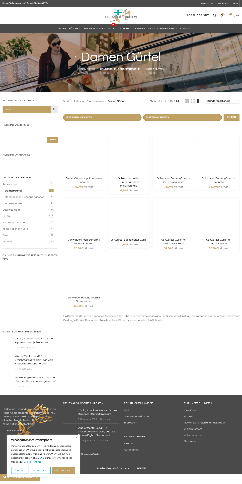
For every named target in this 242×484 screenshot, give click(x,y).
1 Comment (104, 419)
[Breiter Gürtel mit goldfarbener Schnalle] (84, 156)
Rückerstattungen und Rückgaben (205, 422)
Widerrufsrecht (193, 429)
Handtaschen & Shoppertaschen (24, 197)
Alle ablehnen (40, 470)
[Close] (76, 437)
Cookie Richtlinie (32, 462)
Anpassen (19, 470)
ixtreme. (128, 443)
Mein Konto (190, 410)
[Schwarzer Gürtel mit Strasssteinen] (218, 218)
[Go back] (77, 57)
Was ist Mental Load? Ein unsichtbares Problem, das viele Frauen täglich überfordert (34, 360)
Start (66, 101)
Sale (5, 235)
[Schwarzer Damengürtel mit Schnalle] (218, 156)
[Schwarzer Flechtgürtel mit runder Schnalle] (84, 218)
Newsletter (190, 441)
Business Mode (11, 209)
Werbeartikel (131, 449)
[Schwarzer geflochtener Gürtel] (128, 218)
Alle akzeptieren (63, 470)
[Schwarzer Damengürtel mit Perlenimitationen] (173, 156)
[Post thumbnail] (7, 343)
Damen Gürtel (13, 190)
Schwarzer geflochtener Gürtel (128, 239)
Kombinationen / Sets (15, 228)
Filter (53, 139)
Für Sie (6, 216)
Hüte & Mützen (13, 203)
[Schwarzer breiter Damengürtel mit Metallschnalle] (128, 156)
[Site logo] (121, 15)
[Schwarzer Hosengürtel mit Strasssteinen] (84, 276)
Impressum (130, 422)
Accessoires (9, 184)
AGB (126, 410)
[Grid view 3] (193, 101)
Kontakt (188, 416)
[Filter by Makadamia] (15, 162)
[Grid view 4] (199, 101)
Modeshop (79, 101)
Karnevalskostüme (13, 222)
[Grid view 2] (187, 101)
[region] (43, 456)
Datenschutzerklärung (137, 416)
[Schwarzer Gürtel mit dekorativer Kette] (173, 218)
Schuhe (7, 241)
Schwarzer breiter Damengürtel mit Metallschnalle (129, 182)
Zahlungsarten (193, 435)
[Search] (214, 15)
